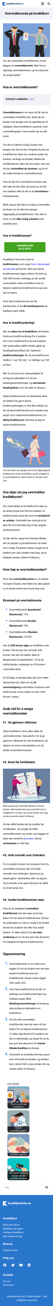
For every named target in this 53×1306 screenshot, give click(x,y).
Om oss (7, 1281)
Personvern (8, 1285)
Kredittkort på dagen (13, 1228)
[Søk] (49, 3)
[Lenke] (13, 4)
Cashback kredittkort (13, 1232)
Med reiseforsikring (12, 1236)
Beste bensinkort (11, 1225)
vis (31, 99)
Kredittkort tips (10, 1250)
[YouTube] (23, 1266)
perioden (28, 838)
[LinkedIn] (31, 1266)
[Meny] (42, 3)
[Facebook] (7, 1266)
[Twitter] (15, 1266)
